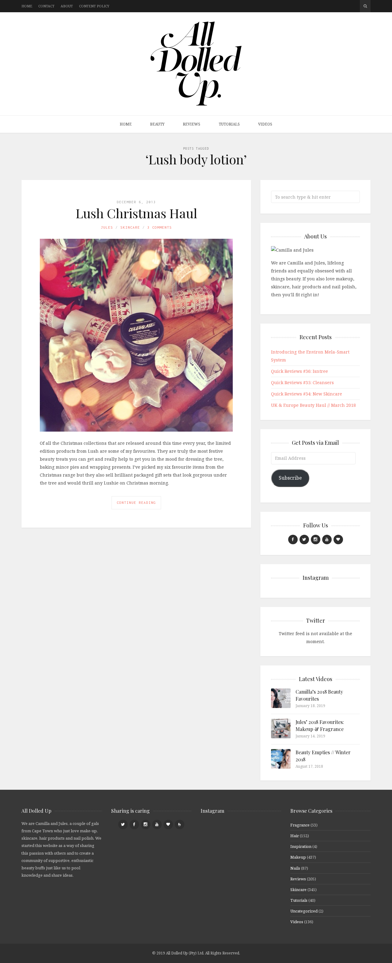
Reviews (191, 124)
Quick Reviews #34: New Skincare (306, 394)
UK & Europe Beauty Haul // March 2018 (313, 405)
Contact (46, 6)
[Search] (365, 6)
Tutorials (229, 124)
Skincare (130, 227)
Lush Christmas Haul (136, 213)
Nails (295, 868)
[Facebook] (293, 539)
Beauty (157, 124)
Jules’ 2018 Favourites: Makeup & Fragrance (320, 725)
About (67, 6)
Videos (265, 124)
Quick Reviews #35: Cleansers (302, 382)
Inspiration (300, 846)
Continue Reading (136, 502)
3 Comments (159, 227)
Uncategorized (304, 911)
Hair (294, 835)
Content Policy (94, 6)
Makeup (298, 857)
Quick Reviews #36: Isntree (299, 371)
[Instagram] (315, 539)
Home (26, 6)
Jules (107, 227)
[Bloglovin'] (338, 539)
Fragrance (300, 825)
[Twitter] (304, 539)
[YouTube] (327, 539)
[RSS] (179, 824)
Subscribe (290, 477)
